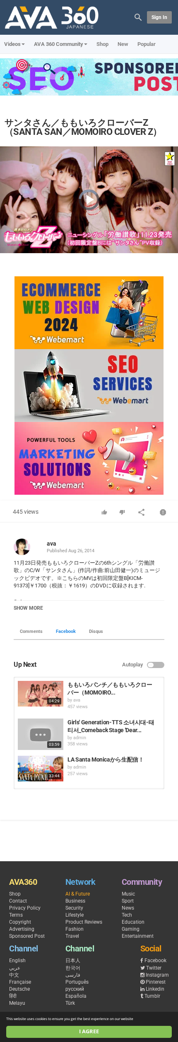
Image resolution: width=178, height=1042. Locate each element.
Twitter (153, 968)
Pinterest (156, 982)
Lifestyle (74, 915)
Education (133, 922)
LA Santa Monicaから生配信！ (105, 759)
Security (74, 908)
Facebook (66, 631)
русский (74, 989)
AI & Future (77, 894)
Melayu (17, 1003)
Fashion (74, 929)
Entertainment (138, 936)
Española (76, 996)
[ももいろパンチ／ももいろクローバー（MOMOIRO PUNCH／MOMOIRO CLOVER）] (40, 694)
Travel (72, 936)
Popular (146, 44)
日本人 (72, 960)
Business (75, 901)
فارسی (72, 975)
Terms (16, 915)
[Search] (138, 17)
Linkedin (155, 989)
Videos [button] (12, 44)
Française (20, 982)
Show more (28, 608)
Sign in (159, 17)
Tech (127, 915)
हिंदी (13, 996)
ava (51, 543)
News (128, 908)
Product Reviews (83, 922)
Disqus (96, 631)
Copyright (20, 922)
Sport (128, 901)
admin (79, 737)
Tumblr (152, 996)
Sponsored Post (27, 936)
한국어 (72, 968)
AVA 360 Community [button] (58, 44)
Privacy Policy (25, 908)
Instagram (157, 975)
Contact (18, 901)
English (17, 960)
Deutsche (19, 989)
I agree (89, 1031)
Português (77, 982)
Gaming (131, 929)
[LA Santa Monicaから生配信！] (40, 768)
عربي (14, 968)
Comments (31, 631)
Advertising (21, 929)
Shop (102, 44)
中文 (14, 975)
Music (128, 894)
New (123, 44)
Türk (70, 1003)
